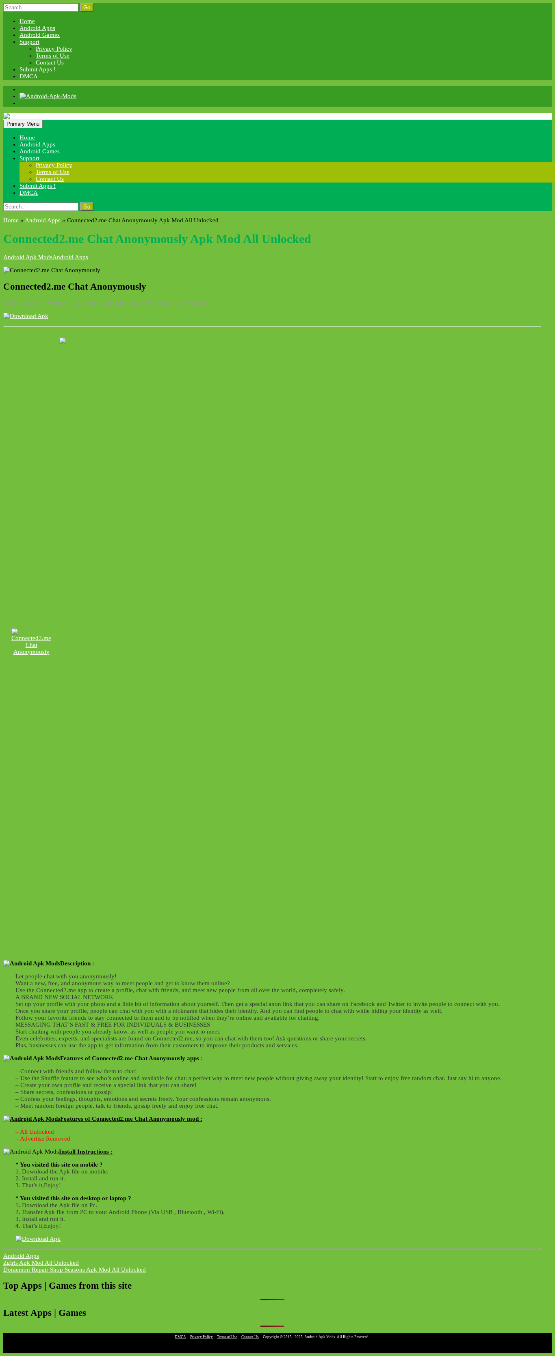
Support (29, 42)
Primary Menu (23, 124)
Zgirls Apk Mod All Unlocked (41, 1262)
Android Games (40, 35)
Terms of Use (52, 55)
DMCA (29, 76)
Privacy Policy (54, 48)
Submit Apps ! (38, 69)
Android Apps (37, 28)
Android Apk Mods (27, 257)
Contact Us (50, 62)
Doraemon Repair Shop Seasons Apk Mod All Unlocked (74, 1269)
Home (27, 21)
